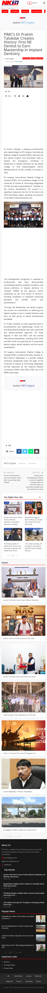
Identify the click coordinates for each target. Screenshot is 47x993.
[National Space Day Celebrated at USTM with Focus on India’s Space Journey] (23, 697)
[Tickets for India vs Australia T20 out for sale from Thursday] (40, 938)
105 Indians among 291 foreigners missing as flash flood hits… (23, 903)
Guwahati (15, 11)
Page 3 (19, 981)
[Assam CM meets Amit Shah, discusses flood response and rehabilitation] (23, 659)
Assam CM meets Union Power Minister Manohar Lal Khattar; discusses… (24, 875)
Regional (9, 981)
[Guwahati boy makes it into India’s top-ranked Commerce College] (40, 918)
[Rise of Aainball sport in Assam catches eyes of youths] (40, 928)
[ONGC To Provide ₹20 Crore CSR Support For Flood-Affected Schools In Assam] (23, 735)
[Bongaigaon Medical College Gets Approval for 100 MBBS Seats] (23, 812)
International (36, 11)
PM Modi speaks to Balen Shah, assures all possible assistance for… (23, 894)
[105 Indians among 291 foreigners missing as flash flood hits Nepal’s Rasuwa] (34, 534)
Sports (38, 981)
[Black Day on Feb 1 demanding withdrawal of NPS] (40, 947)
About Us (7, 962)
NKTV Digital (27, 22)
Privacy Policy (8, 968)
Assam (5, 11)
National (25, 11)
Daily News (26, 58)
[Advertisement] (23, 123)
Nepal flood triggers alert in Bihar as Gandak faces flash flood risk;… (23, 885)
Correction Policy (9, 965)
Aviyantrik (40, 987)
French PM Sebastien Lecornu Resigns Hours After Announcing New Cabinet (12, 478)
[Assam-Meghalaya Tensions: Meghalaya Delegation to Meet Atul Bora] (23, 774)
